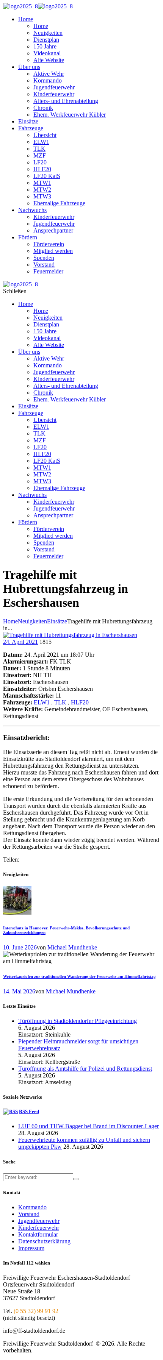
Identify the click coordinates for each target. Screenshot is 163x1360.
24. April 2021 (20, 642)
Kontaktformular (38, 1234)
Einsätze (57, 621)
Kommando (32, 1207)
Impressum (31, 1248)
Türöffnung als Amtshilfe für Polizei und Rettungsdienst (85, 1068)
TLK (60, 702)
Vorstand (28, 1214)
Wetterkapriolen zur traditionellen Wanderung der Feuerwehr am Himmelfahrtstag (79, 976)
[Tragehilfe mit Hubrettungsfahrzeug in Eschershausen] (70, 635)
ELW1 (42, 702)
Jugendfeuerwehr (39, 1221)
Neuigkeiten (32, 621)
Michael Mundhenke (72, 947)
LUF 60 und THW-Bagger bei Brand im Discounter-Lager (88, 1126)
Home (10, 621)
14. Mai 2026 (19, 991)
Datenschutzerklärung (44, 1241)
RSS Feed (29, 1111)
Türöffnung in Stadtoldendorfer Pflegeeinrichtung (77, 1021)
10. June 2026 (20, 947)
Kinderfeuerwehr (38, 1227)
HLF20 (80, 702)
